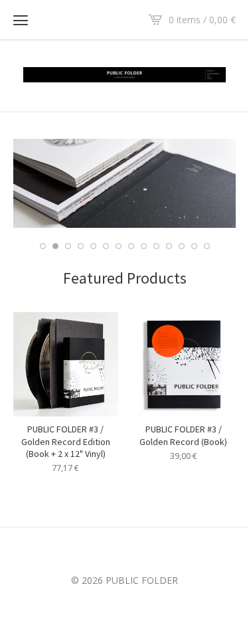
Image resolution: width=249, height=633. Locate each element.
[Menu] (20, 20)
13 (194, 246)
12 (182, 246)
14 (207, 246)
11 (169, 246)
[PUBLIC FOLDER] (124, 74)
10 (156, 246)
